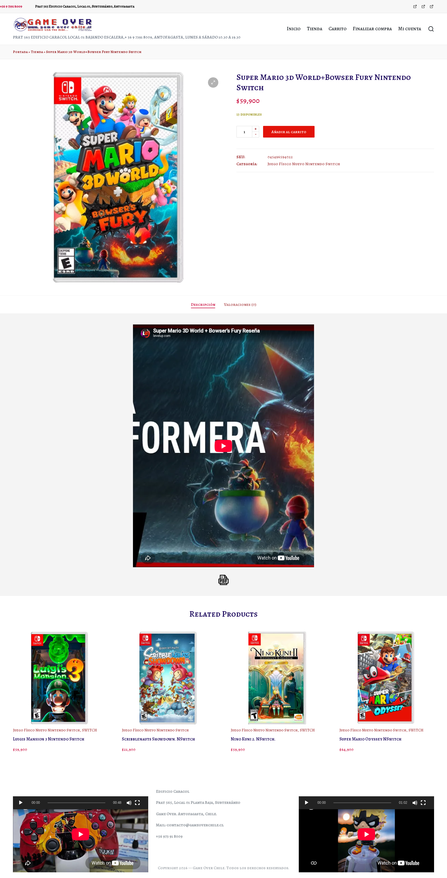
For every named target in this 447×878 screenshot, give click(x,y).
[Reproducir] (20, 802)
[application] (80, 802)
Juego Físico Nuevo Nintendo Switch (303, 163)
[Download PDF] (223, 580)
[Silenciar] (129, 802)
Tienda (37, 51)
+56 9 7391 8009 (11, 6)
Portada (20, 51)
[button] (213, 82)
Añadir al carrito (288, 131)
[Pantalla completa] (137, 802)
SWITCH (89, 730)
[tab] (203, 304)
